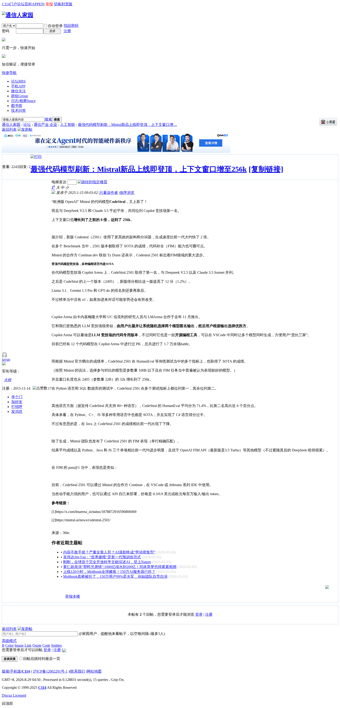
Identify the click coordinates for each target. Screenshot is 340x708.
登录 (199, 614)
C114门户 (9, 4)
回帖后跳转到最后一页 (41, 659)
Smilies (56, 645)
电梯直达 (59, 182)
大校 (7, 380)
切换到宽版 (63, 4)
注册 (67, 31)
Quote (36, 645)
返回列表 (9, 129)
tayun (6, 359)
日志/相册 (23, 101)
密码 (5, 31)
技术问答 (18, 110)
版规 (5, 671)
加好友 (16, 402)
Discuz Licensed (14, 695)
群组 (19, 96)
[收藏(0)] (61, 598)
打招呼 (16, 407)
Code (46, 645)
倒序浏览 (127, 193)
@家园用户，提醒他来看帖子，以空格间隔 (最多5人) (121, 634)
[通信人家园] (17, 15)
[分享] (55, 598)
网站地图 (94, 671)
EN (41, 4)
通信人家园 (11, 125)
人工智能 (67, 125)
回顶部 (7, 703)
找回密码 (71, 26)
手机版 (15, 671)
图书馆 (16, 106)
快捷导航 (9, 73)
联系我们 (77, 671)
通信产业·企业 (45, 125)
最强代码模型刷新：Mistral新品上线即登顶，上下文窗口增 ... (127, 125)
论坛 (21, 4)
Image (19, 645)
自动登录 (55, 26)
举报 (49, 4)
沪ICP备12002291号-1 (50, 671)
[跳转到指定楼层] (92, 182)
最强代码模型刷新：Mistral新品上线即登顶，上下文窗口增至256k (139, 169)
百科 (28, 4)
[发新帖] (25, 129)
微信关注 (18, 91)
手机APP (18, 86)
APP (35, 4)
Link (28, 645)
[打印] (36, 157)
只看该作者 (108, 193)
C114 (26, 671)
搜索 (48, 119)
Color (9, 645)
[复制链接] (266, 169)
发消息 (16, 411)
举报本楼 (72, 596)
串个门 (16, 397)
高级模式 (9, 641)
